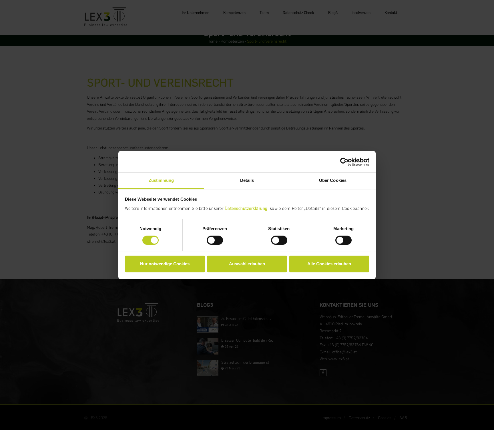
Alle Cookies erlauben (329, 263)
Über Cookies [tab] (332, 180)
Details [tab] (247, 180)
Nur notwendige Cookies (165, 263)
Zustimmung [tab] (161, 180)
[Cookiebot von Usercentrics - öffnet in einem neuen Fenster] (344, 162)
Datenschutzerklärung (246, 208)
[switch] (215, 240)
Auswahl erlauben (247, 263)
